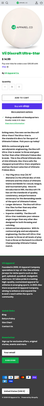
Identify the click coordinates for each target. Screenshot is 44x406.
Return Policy (8, 318)
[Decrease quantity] (5, 87)
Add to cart (22, 97)
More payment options (22, 112)
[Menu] (2, 3)
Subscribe (10, 360)
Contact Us (7, 326)
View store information (14, 123)
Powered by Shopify (30, 397)
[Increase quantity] (19, 87)
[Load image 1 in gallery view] (22, 28)
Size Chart (7, 322)
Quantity (6, 81)
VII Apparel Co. (12, 73)
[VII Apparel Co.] (22, 2)
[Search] (8, 3)
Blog (4, 314)
